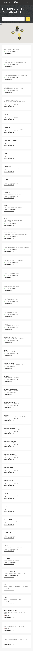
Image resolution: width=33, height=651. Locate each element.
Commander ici (9, 53)
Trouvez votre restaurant (14, 10)
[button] (16, 30)
